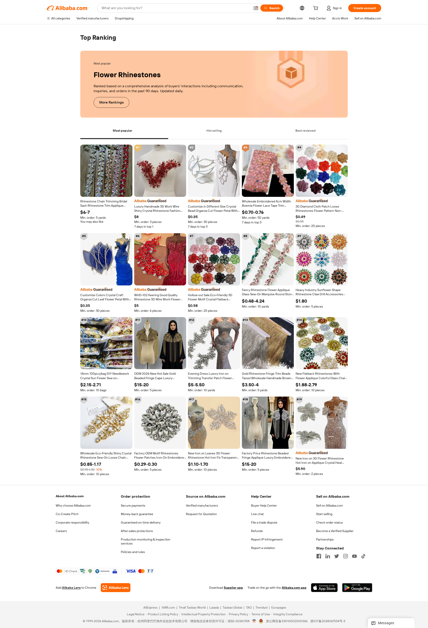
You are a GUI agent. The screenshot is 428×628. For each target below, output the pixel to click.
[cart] (316, 8)
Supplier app (233, 588)
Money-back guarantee (137, 514)
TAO (249, 607)
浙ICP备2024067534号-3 (327, 621)
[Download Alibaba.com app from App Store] (324, 587)
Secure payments (133, 505)
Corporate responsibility (72, 522)
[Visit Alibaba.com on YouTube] (354, 556)
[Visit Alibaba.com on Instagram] (345, 556)
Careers (61, 531)
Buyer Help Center (264, 505)
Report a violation (263, 548)
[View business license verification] (254, 621)
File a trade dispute (264, 522)
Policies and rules (133, 552)
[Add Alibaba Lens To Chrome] (115, 587)
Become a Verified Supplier (335, 531)
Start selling (324, 514)
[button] (256, 8)
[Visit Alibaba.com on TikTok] (363, 556)
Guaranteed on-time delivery (140, 522)
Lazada (214, 607)
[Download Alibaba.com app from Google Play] (357, 587)
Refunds (257, 531)
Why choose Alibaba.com (73, 505)
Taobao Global (232, 607)
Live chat (257, 514)
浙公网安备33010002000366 (287, 621)
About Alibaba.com (70, 496)
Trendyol (261, 607)
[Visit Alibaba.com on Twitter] (336, 556)
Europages (278, 607)
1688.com (168, 607)
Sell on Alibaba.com (329, 505)
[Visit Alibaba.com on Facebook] (318, 556)
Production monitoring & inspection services (145, 541)
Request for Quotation (201, 514)
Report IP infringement (267, 539)
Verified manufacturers (202, 505)
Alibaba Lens (71, 588)
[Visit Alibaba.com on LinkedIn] (327, 556)
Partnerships (325, 539)
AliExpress (150, 607)
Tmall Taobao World (192, 607)
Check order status (329, 522)
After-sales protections (137, 531)
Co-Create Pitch (67, 514)
